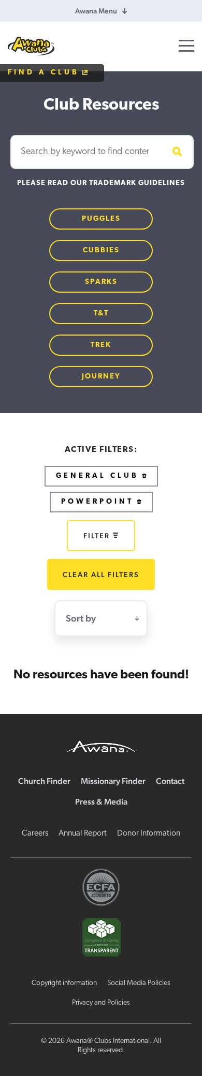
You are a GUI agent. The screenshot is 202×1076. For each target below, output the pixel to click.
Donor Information (148, 833)
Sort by (81, 618)
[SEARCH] (175, 152)
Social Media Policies (138, 983)
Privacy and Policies (101, 1003)
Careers (35, 833)
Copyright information (64, 983)
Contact (170, 781)
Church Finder (44, 781)
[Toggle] (186, 46)
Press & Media (101, 802)
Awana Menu (96, 11)
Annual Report (83, 833)
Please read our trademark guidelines (101, 183)
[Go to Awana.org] (101, 745)
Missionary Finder (113, 781)
